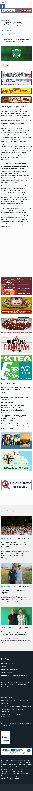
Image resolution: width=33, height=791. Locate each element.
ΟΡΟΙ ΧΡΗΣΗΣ (7, 698)
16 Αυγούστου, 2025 (23, 538)
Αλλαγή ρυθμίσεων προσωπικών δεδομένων (17, 706)
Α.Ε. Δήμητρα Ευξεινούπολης (11, 23)
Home (5, 20)
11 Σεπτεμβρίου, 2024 (21, 586)
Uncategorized (7, 538)
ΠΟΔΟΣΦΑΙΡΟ (6, 586)
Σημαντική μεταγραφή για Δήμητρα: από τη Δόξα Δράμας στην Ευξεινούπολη (16, 633)
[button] (2, 6)
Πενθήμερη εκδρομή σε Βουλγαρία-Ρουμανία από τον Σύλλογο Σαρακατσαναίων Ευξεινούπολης (14, 408)
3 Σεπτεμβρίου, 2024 (21, 628)
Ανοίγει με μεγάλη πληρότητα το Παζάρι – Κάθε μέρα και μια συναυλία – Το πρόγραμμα (16, 389)
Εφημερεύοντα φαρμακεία (10, 670)
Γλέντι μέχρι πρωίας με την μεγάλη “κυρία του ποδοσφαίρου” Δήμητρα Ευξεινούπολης (14, 544)
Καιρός (4, 667)
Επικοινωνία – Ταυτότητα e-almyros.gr (14, 676)
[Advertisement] (16, 245)
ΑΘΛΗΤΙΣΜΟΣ (6, 30)
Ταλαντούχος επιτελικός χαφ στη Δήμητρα (13, 592)
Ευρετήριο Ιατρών (8, 673)
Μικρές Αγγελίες (7, 664)
